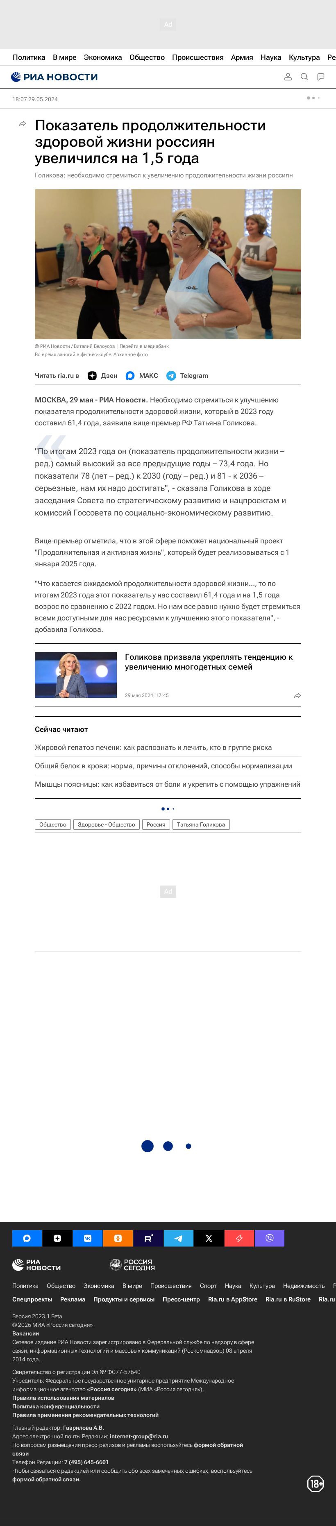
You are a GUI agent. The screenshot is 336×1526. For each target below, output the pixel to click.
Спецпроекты (32, 1299)
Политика (25, 1286)
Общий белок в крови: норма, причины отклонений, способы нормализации (163, 765)
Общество (52, 824)
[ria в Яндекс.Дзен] (57, 1238)
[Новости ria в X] (209, 1238)
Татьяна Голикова (201, 824)
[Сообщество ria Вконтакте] (87, 1238)
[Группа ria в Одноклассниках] (118, 1238)
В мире (132, 1286)
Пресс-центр (181, 1299)
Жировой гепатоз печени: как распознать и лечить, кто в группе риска (153, 747)
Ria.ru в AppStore (232, 1299)
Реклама (72, 1299)
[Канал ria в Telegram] (178, 1238)
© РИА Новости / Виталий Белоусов (75, 346)
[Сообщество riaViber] (269, 1238)
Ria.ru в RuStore (288, 1299)
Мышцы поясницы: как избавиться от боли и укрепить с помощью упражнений (167, 784)
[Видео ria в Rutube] (148, 1238)
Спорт (208, 1286)
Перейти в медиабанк (144, 346)
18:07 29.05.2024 (35, 99)
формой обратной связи (45, 1479)
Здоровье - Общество (106, 824)
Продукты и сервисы (123, 1299)
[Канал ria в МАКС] (27, 1238)
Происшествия (171, 1286)
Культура (262, 1286)
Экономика (99, 1286)
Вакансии (25, 1333)
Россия (156, 824)
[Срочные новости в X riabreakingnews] (239, 1238)
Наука (233, 1286)
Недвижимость (304, 1286)
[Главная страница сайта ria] (53, 77)
